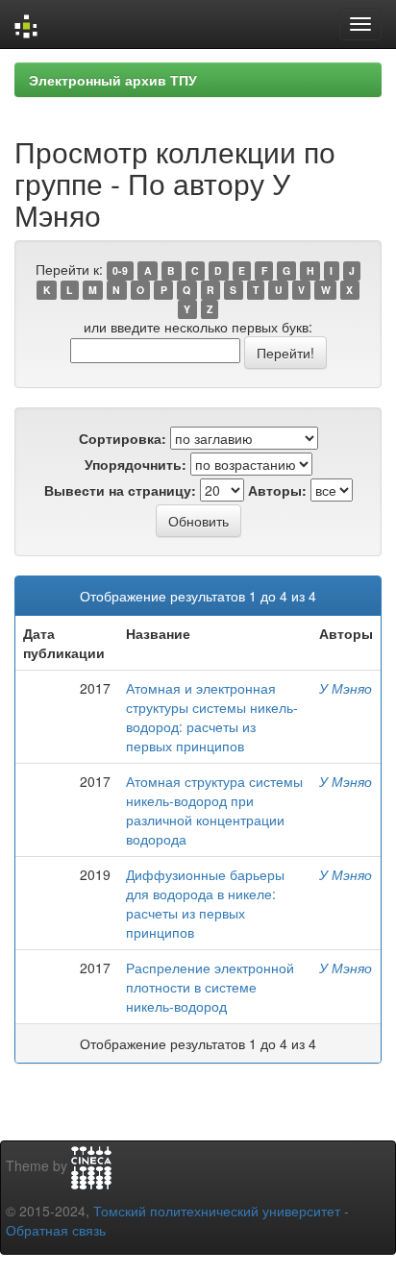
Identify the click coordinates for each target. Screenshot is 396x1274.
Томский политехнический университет (216, 1210)
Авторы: (277, 490)
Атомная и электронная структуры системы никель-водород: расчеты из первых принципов (212, 716)
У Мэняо (345, 688)
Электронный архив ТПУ (113, 79)
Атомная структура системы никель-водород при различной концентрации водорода (214, 810)
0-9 (120, 270)
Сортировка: (122, 438)
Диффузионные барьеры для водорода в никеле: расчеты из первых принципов (205, 903)
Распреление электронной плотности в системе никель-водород (210, 987)
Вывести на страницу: (120, 490)
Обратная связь (56, 1229)
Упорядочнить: (135, 464)
